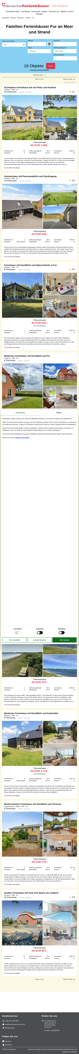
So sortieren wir (70, 82)
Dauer (30, 48)
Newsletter (67, 1049)
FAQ (47, 1049)
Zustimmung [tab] (20, 412)
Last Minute (25, 11)
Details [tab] (58, 412)
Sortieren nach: (38, 75)
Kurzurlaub (35, 11)
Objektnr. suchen (66, 11)
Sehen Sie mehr (39, 119)
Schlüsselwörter (59, 55)
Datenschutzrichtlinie (56, 1049)
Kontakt (37, 1049)
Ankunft (30, 40)
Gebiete (44, 11)
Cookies (43, 1049)
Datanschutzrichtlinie (22, 437)
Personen (57, 40)
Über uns (74, 1049)
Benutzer (39, 14)
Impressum (31, 1049)
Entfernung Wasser (60, 48)
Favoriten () (54, 11)
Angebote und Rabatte (69, 1052)
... (49, 44)
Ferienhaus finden (12, 11)
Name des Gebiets (8, 41)
